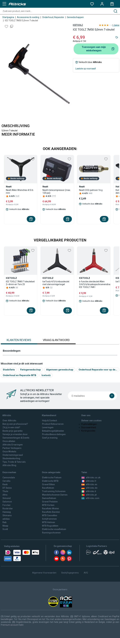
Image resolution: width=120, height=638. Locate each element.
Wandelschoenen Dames (55, 494)
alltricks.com (92, 498)
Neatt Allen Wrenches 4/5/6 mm (19, 191)
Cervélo (6, 481)
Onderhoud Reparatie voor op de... (98, 369)
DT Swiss (7, 488)
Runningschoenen (51, 532)
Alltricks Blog (9, 465)
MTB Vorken (48, 505)
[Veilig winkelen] (21, 555)
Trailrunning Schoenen (53, 491)
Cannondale (8, 477)
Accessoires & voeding (28, 17)
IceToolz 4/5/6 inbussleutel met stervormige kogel (55, 283)
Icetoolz (46, 375)
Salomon (7, 501)
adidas (6, 519)
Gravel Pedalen (50, 501)
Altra (4, 494)
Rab (4, 522)
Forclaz (6, 505)
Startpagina (8, 17)
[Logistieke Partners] (101, 553)
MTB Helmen (48, 522)
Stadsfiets (9, 369)
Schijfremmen (49, 519)
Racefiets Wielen (50, 508)
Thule (5, 491)
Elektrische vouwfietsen (54, 529)
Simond (6, 498)
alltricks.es (91, 484)
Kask (5, 484)
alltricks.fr (91, 481)
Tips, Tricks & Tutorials (14, 462)
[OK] (111, 395)
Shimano (7, 515)
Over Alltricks (9, 420)
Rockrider (7, 508)
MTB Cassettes (49, 515)
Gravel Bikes (48, 484)
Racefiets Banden (51, 512)
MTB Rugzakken (50, 525)
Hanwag (6, 512)
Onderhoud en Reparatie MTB (19, 375)
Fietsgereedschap (30, 369)
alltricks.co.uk (93, 477)
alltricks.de (91, 488)
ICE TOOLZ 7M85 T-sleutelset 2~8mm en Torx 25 (20, 283)
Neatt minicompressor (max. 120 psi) (56, 191)
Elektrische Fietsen (51, 477)
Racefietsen (48, 488)
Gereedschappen (75, 17)
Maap (5, 525)
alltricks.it (91, 491)
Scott (5, 529)
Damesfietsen (49, 498)
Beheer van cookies (91, 420)
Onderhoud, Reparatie (53, 17)
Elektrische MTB (50, 481)
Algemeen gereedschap (59, 369)
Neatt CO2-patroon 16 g (90, 190)
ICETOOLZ (78, 25)
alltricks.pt (91, 494)
